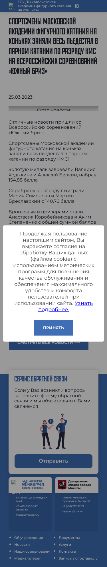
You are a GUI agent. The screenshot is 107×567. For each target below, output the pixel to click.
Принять (53, 327)
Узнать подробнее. (65, 306)
